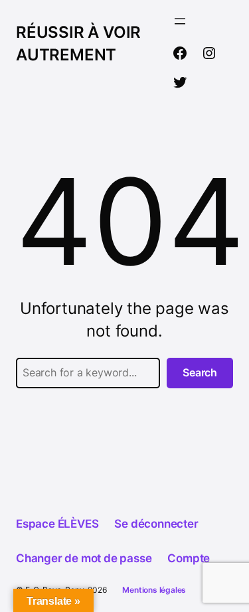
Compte (188, 558)
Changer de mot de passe (83, 558)
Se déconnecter (156, 523)
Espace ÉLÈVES (57, 523)
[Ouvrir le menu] (180, 21)
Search (200, 372)
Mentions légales (154, 590)
